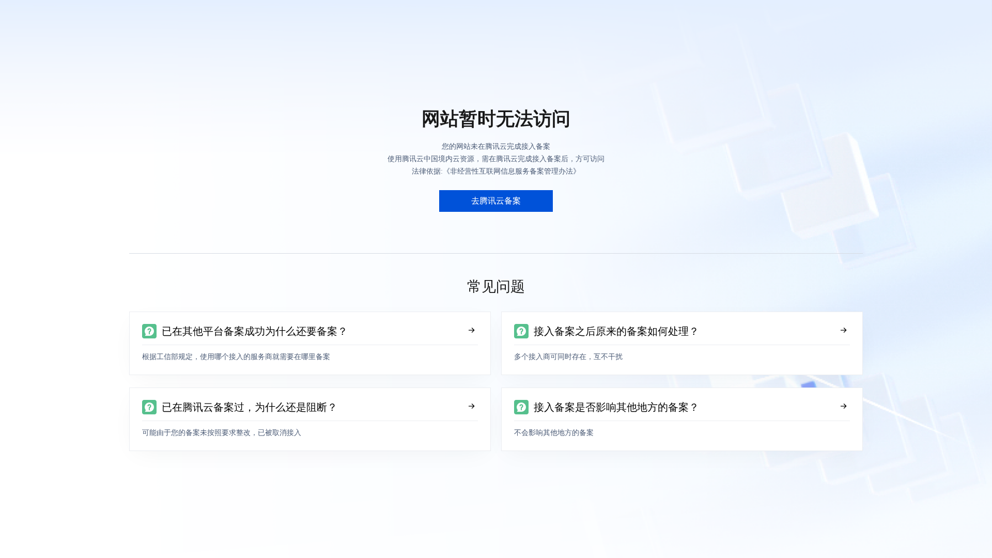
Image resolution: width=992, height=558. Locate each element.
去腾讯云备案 (496, 200)
